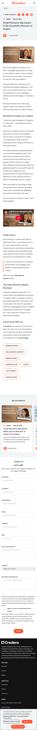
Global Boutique (11, 377)
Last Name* (5, 488)
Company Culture (11, 364)
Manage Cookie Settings (11, 721)
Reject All (27, 721)
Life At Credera (11, 371)
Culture (26, 364)
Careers (3, 689)
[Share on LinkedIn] (19, 14)
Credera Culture (11, 358)
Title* (3, 535)
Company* (5, 523)
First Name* (5, 477)
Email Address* (6, 500)
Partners (3, 670)
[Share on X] (23, 14)
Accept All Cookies (18, 726)
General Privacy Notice (9, 716)
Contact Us (4, 693)
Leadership (4, 684)
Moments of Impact (12, 345)
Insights (3, 675)
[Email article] (31, 14)
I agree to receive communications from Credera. (19, 610)
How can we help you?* (9, 546)
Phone (4, 512)
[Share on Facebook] (27, 14)
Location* (5, 565)
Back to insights (10, 14)
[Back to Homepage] (18, 3)
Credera (8, 326)
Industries (4, 666)
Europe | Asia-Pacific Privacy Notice (11, 703)
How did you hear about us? (10, 577)
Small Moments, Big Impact (15, 352)
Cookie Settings (5, 707)
